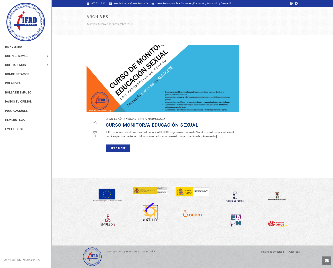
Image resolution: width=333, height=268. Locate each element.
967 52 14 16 (98, 3)
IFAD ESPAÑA (116, 119)
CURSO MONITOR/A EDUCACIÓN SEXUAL (152, 125)
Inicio (291, 31)
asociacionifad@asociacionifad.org (134, 3)
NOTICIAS (131, 119)
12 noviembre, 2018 (155, 119)
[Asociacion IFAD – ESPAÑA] (25, 22)
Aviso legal (294, 251)
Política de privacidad (272, 251)
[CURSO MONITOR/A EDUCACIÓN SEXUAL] (163, 78)
